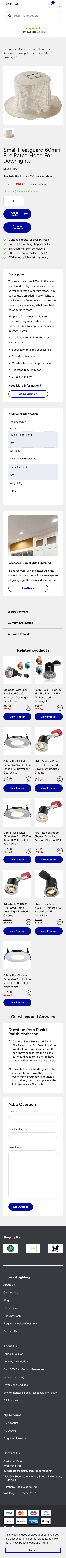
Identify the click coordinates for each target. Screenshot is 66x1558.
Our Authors (10, 1292)
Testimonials (10, 1308)
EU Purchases (11, 1400)
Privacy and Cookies (15, 1384)
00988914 (32, 1486)
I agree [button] (33, 1550)
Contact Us (10, 1331)
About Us (9, 1284)
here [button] (45, 1542)
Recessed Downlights (16, 53)
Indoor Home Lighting (32, 49)
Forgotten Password (15, 1438)
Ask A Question (28, 393)
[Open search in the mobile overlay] (33, 15)
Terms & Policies (13, 1353)
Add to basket (15, 213)
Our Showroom (12, 1316)
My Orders (9, 1430)
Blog (6, 1300)
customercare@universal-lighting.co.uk (27, 1470)
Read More (28, 588)
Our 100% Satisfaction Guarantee (23, 1369)
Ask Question (21, 1206)
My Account (10, 1422)
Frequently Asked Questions (20, 1323)
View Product (17, 716)
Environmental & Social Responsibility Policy (30, 1392)
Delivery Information (15, 1361)
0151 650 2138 (12, 1466)
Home (7, 49)
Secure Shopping (13, 1377)
